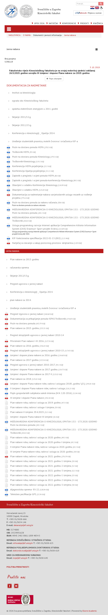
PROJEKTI (84, 23)
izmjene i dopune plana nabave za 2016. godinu (38, 355)
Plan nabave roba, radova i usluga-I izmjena (35, 407)
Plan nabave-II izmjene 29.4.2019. (31, 412)
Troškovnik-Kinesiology (28, 161)
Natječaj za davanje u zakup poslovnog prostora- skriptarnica (47, 242)
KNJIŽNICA (98, 23)
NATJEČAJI (53, 23)
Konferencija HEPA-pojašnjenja (31, 166)
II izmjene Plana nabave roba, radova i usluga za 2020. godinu (45, 446)
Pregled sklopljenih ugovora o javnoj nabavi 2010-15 (42, 350)
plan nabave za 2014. (20, 300)
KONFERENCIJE (69, 23)
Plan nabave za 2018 (25, 378)
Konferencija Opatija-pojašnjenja (33, 170)
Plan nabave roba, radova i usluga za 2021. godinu (40, 456)
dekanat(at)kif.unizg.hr (23, 525)
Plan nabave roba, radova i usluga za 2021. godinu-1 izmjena (44, 461)
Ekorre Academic (89, 610)
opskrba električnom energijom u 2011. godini (35, 108)
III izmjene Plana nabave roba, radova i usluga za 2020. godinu (45, 451)
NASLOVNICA (14, 35)
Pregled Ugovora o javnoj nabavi (31, 313)
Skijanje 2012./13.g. (21, 125)
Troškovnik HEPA (24, 151)
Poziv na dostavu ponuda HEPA (32, 147)
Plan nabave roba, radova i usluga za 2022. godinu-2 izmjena (44, 480)
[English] (97, 7)
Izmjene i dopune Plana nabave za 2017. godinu (38, 369)
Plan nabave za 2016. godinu (29, 345)
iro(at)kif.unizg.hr (20, 558)
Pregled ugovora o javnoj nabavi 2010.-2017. (36, 364)
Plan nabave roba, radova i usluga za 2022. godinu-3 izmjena (44, 484)
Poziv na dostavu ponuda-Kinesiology (35, 156)
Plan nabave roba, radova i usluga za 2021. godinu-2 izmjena (44, 465)
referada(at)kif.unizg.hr (23, 543)
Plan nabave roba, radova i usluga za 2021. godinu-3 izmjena (44, 470)
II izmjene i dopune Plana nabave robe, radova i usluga (42, 388)
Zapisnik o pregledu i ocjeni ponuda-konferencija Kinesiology (46, 180)
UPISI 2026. (39, 23)
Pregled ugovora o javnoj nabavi (26, 283)
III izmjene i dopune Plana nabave (32, 397)
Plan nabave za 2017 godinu (29, 359)
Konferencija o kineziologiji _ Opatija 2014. (33, 133)
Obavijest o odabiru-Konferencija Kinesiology (39, 185)
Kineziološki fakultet (41, 504)
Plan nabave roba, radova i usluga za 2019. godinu (39, 402)
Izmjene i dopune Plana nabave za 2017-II (36, 374)
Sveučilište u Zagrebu (18, 504)
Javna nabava (70, 35)
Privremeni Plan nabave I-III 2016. (32, 341)
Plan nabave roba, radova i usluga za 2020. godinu (39, 437)
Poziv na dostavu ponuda (27, 323)
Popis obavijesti (55, 78)
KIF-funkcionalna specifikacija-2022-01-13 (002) (40, 238)
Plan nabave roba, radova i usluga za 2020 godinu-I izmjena (44, 442)
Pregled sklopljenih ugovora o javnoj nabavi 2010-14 (37, 335)
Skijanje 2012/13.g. (19, 275)
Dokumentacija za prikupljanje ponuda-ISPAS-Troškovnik (43, 318)
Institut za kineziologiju (23, 92)
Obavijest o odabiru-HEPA (30, 189)
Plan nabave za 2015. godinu (29, 328)
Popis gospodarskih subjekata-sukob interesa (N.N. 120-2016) (45, 393)
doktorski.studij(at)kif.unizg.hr (26, 550)
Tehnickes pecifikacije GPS (27, 494)
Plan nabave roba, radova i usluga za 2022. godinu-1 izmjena (44, 475)
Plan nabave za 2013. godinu (24, 259)
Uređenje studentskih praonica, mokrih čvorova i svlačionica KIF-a (45, 141)
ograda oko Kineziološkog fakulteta (30, 100)
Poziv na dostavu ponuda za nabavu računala (38, 202)
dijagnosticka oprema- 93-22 (29, 489)
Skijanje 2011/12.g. (21, 116)
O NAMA (27, 35)
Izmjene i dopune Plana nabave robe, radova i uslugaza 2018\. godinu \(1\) (52, 383)
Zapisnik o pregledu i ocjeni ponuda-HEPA (36, 175)
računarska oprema (19, 267)
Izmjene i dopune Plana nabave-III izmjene (34, 416)
